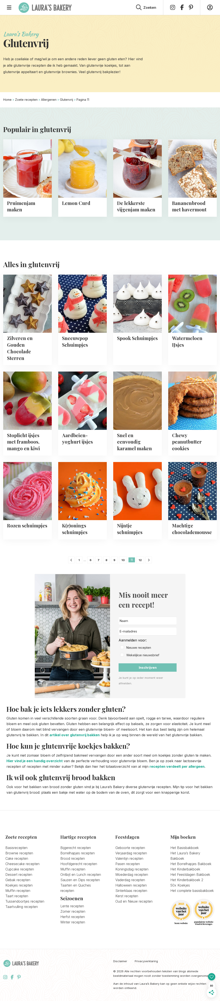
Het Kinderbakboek (185, 869)
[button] (148, 648)
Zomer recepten (72, 911)
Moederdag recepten (131, 874)
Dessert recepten (18, 874)
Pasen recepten (127, 864)
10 (123, 560)
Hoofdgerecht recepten (78, 864)
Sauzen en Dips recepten (80, 880)
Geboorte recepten (130, 848)
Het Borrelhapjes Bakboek (190, 864)
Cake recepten (16, 858)
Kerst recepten (126, 896)
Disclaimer (120, 961)
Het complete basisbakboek (192, 890)
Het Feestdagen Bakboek (190, 874)
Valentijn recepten (129, 858)
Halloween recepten (131, 885)
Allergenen (49, 99)
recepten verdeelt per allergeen (177, 766)
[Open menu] (9, 7)
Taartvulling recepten (21, 907)
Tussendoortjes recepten (24, 901)
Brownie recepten (19, 853)
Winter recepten (72, 922)
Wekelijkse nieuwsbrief (142, 655)
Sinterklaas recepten (131, 890)
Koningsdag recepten (131, 869)
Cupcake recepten (19, 869)
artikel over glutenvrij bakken (74, 735)
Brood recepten (72, 858)
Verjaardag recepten (131, 853)
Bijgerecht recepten (75, 848)
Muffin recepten (17, 890)
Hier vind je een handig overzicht (34, 761)
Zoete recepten (26, 99)
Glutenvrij (66, 99)
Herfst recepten (72, 917)
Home (7, 99)
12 (140, 560)
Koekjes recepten (19, 885)
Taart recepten (16, 896)
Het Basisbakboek (184, 848)
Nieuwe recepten (138, 647)
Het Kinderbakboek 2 (186, 880)
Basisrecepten (16, 848)
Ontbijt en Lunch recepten (80, 874)
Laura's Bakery (45, 7)
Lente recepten (72, 906)
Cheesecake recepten (22, 864)
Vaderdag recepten (130, 880)
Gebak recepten (17, 880)
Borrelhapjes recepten (77, 853)
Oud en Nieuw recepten (134, 901)
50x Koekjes (180, 885)
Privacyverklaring (146, 961)
